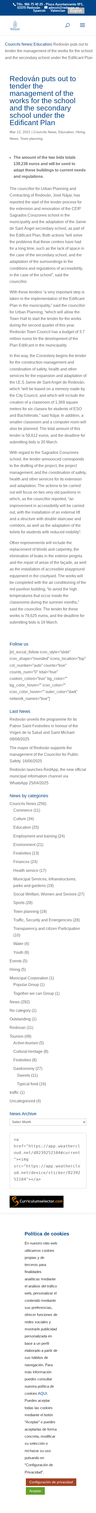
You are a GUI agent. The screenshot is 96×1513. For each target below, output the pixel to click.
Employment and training (35, 836)
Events (16, 961)
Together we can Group (33, 993)
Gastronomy (23, 1068)
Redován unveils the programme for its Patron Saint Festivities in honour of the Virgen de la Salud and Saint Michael (44, 726)
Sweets (23, 1075)
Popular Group (26, 985)
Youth (18, 952)
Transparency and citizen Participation (46, 928)
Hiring (80, 132)
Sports (19, 903)
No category (20, 1010)
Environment (24, 845)
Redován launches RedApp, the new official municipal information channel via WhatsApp (48, 776)
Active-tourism (25, 1043)
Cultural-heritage (28, 1051)
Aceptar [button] (35, 1491)
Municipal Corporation (29, 978)
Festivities (22, 853)
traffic (14, 1092)
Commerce (22, 810)
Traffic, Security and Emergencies (42, 920)
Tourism (16, 1036)
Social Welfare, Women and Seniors (45, 894)
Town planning (31, 138)
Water (18, 944)
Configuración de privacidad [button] (51, 1482)
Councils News (44, 132)
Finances (21, 862)
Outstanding (20, 1019)
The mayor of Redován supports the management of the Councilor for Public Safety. (44, 754)
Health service (25, 870)
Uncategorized (22, 1101)
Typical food (27, 1084)
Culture (19, 819)
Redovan (18, 1027)
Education (66, 132)
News (14, 138)
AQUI (42, 1393)
